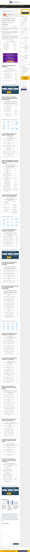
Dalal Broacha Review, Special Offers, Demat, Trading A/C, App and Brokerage (4, 507)
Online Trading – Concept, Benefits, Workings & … (26, 56)
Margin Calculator (20, 5)
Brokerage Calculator (12, 5)
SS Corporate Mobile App (7, 517)
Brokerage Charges (25, 71)
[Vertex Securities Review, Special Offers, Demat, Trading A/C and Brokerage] (16, 503)
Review (5, 14)
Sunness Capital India (17, 324)
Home (2, 5)
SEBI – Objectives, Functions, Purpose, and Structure (25, 29)
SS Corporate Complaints (15, 514)
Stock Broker (6, 5)
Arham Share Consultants (4, 125)
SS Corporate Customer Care (6, 515)
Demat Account (24, 70)
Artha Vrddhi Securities (3, 219)
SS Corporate (5, 513)
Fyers (13, 124)
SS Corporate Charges (8, 514)
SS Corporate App (9, 513)
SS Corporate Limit (10, 516)
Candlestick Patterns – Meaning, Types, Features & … (25, 20)
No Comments (15, 26)
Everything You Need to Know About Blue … (27, 47)
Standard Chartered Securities (16, 122)
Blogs (23, 73)
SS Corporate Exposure (13, 515)
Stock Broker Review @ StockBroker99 (5, 548)
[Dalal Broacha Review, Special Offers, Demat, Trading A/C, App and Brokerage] (4, 503)
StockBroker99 (4, 26)
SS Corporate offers (14, 517)
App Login (23, 72)
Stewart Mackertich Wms (16, 129)
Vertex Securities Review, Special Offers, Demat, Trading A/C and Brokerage (16, 507)
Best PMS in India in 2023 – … (26, 38)
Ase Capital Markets (4, 222)
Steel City (16, 124)
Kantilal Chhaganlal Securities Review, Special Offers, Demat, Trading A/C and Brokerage (10, 508)
